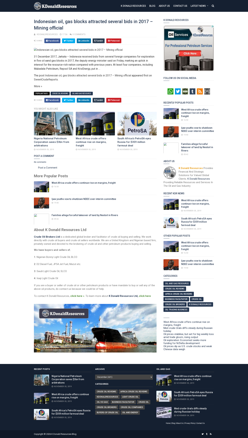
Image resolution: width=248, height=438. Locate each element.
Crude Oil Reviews (60, 93)
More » (38, 86)
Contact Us (180, 6)
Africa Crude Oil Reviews (178, 294)
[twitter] (202, 434)
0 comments (79, 34)
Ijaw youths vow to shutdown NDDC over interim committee (84, 199)
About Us (164, 6)
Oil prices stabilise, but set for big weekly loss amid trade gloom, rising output (188, 336)
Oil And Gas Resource (81, 93)
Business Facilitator (176, 299)
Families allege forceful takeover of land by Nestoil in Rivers (85, 215)
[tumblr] (206, 434)
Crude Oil (197, 299)
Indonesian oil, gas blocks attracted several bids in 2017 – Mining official (88, 75)
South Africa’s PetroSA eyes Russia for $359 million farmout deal (134, 142)
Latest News (198, 6)
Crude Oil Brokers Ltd (47, 236)
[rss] (210, 434)
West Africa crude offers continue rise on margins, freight (91, 142)
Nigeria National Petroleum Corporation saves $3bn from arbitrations (51, 142)
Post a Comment (47, 167)
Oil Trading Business (176, 309)
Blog (152, 6)
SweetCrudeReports (46, 79)
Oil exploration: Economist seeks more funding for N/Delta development (184, 342)
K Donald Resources (133, 6)
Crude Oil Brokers (175, 304)
